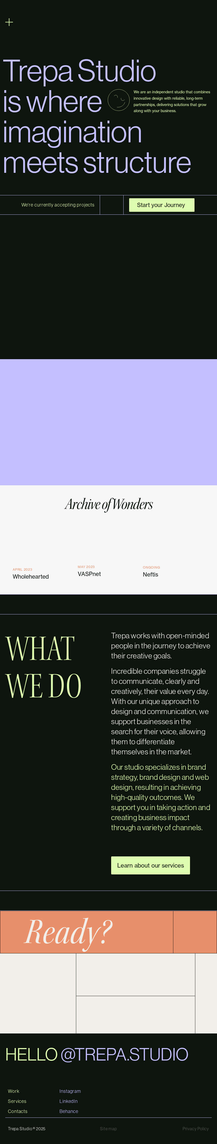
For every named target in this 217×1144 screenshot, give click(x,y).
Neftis (150, 574)
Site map (108, 1128)
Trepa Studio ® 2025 (27, 1128)
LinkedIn (69, 1101)
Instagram (70, 1091)
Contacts (18, 1111)
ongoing (151, 567)
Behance (69, 1111)
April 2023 (22, 569)
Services (17, 1101)
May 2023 (86, 567)
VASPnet (89, 573)
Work (14, 1091)
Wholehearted (31, 576)
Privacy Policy (196, 1128)
